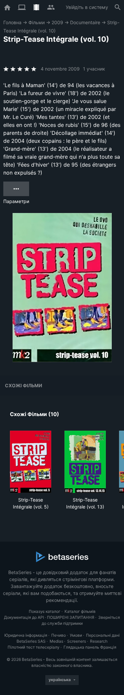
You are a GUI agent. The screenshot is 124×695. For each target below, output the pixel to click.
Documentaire (85, 22)
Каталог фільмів (80, 611)
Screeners (76, 641)
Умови (76, 635)
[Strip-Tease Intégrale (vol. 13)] (85, 462)
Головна (12, 22)
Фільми (36, 22)
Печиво (58, 635)
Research (98, 641)
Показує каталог (45, 611)
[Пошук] (117, 7)
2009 (57, 22)
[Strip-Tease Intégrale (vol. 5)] (30, 462)
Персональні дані (103, 635)
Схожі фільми (23, 385)
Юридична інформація (25, 635)
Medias (56, 641)
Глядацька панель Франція (89, 647)
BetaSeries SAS (31, 641)
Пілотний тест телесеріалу (34, 647)
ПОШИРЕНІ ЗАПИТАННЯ (70, 617)
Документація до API (24, 617)
